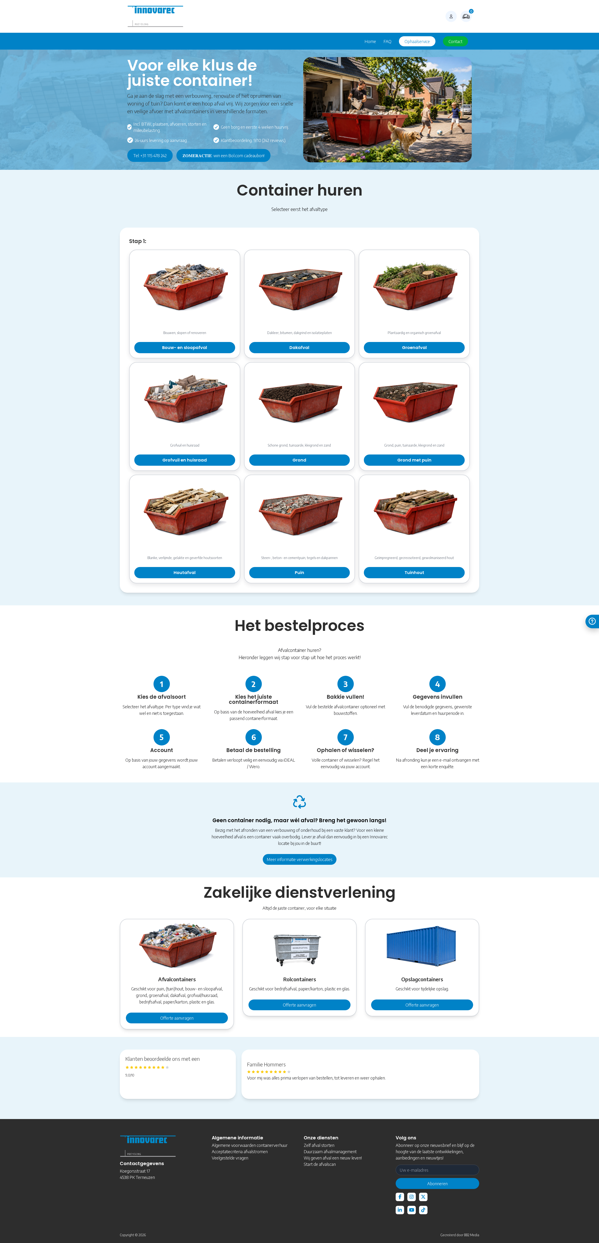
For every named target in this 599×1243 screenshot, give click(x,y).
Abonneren (437, 1183)
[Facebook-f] (400, 1197)
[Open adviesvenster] (592, 621)
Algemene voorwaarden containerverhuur (250, 1145)
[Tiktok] (423, 1210)
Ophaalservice (417, 41)
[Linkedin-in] (400, 1210)
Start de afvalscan (320, 1164)
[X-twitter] (423, 1197)
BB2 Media (471, 1235)
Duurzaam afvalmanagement (330, 1151)
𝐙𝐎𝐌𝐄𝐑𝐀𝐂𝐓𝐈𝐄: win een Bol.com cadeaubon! (223, 155)
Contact (455, 41)
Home (370, 41)
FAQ (387, 41)
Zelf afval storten (319, 1145)
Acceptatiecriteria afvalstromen (240, 1151)
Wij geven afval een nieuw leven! (333, 1157)
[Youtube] (411, 1210)
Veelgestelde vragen (230, 1157)
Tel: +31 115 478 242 (150, 155)
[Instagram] (411, 1197)
